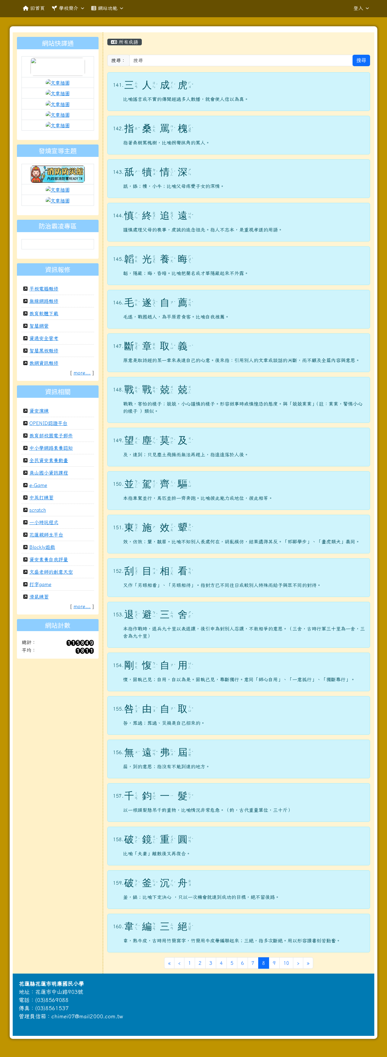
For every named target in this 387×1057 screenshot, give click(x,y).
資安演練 (39, 410)
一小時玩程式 (43, 522)
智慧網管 (39, 325)
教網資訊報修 (43, 363)
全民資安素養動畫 (48, 460)
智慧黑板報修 (43, 350)
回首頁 (37, 8)
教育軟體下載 (43, 313)
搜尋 (361, 60)
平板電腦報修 (43, 288)
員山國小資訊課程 (48, 472)
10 (286, 963)
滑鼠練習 (39, 596)
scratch (37, 509)
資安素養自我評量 (48, 559)
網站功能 (107, 8)
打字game (40, 584)
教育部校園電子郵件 (51, 435)
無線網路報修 (43, 301)
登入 (358, 8)
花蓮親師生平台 (46, 534)
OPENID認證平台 (48, 423)
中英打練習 (41, 497)
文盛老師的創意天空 (51, 571)
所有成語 (127, 42)
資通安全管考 (43, 338)
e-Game (38, 485)
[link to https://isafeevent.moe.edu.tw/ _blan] (58, 173)
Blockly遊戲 (42, 547)
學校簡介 (68, 8)
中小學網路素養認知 (51, 448)
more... (82, 372)
